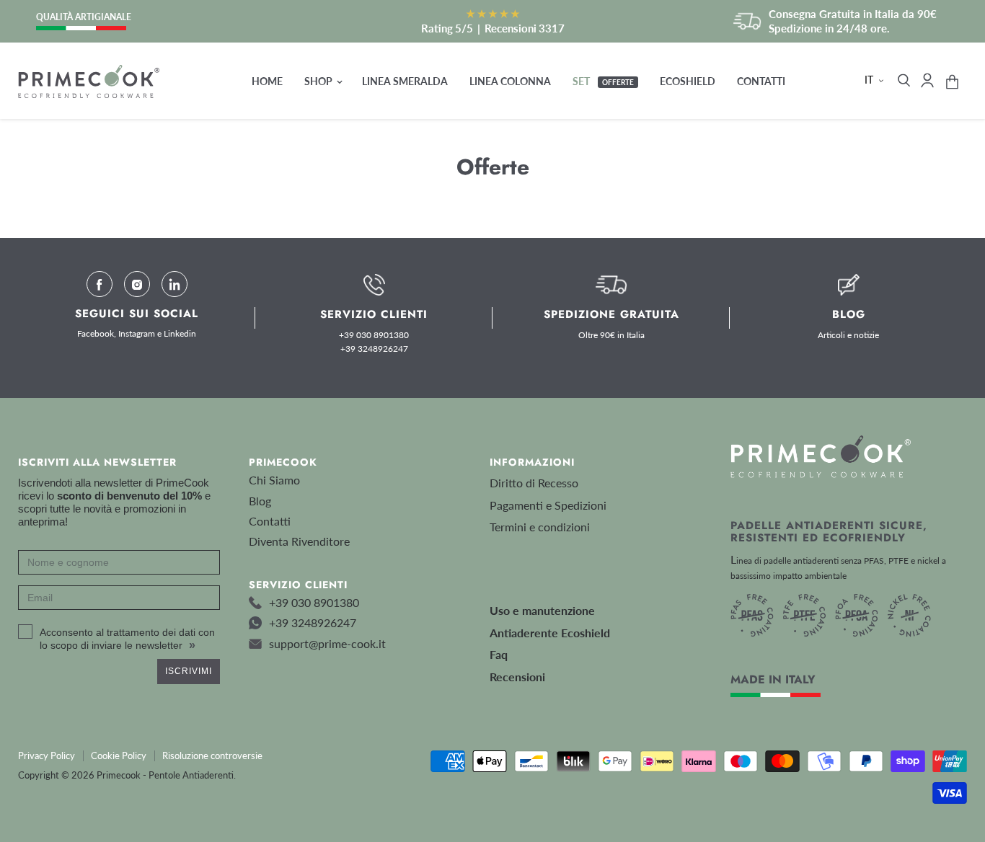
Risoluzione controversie (212, 755)
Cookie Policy (118, 755)
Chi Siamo (274, 480)
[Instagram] (137, 284)
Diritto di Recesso (534, 482)
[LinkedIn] (174, 284)
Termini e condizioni (540, 526)
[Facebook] (99, 284)
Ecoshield (687, 81)
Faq (499, 654)
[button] (875, 80)
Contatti (761, 81)
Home (267, 81)
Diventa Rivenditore (299, 541)
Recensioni (517, 676)
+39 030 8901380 (374, 335)
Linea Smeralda (405, 81)
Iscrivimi (188, 671)
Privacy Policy (46, 755)
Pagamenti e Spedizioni (548, 505)
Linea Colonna (510, 81)
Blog (260, 501)
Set (603, 81)
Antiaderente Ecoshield (550, 632)
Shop (319, 81)
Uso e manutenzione (542, 610)
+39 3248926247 (374, 349)
